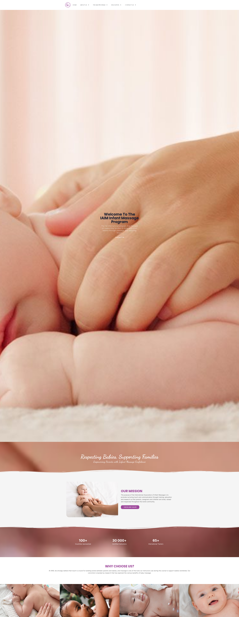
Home (75, 5)
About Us (83, 5)
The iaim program (99, 5)
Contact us (129, 5)
